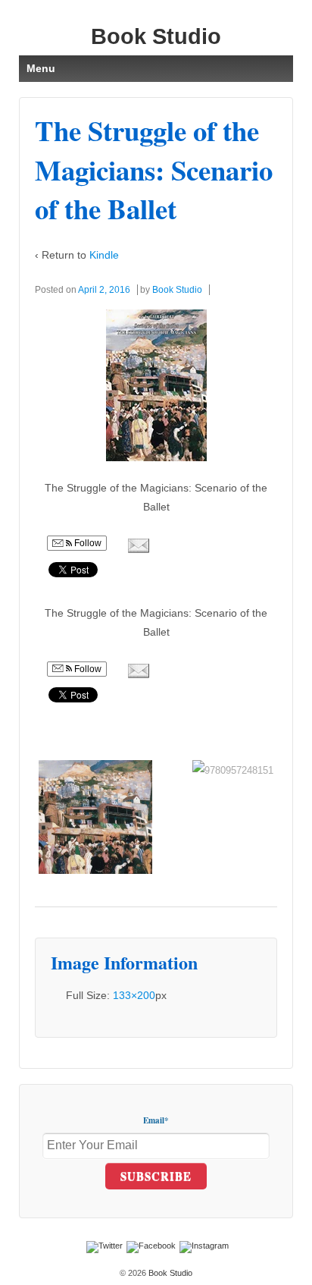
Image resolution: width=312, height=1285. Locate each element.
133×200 (134, 995)
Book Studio (156, 36)
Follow (86, 543)
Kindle (104, 255)
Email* (156, 1120)
